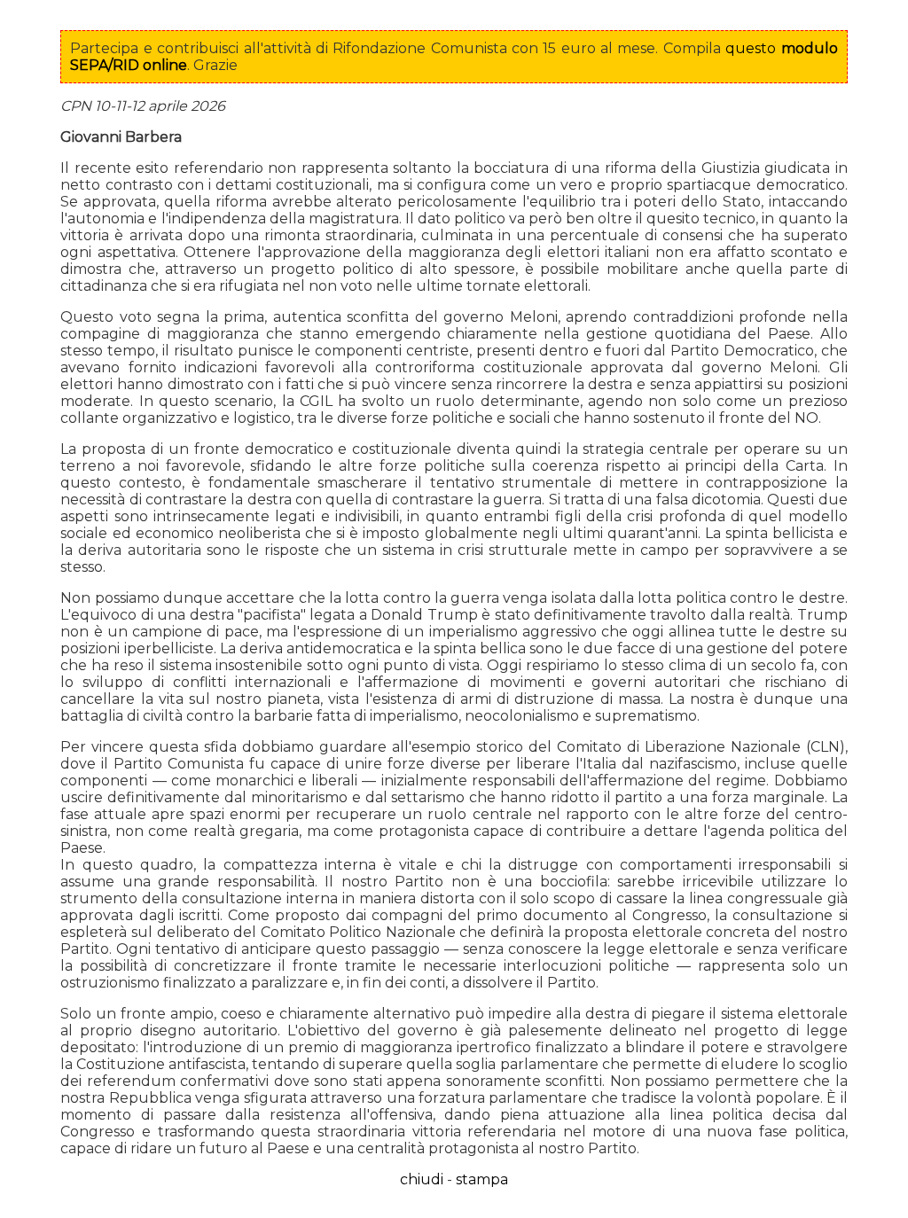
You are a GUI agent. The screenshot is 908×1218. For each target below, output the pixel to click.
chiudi (421, 1179)
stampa (482, 1179)
